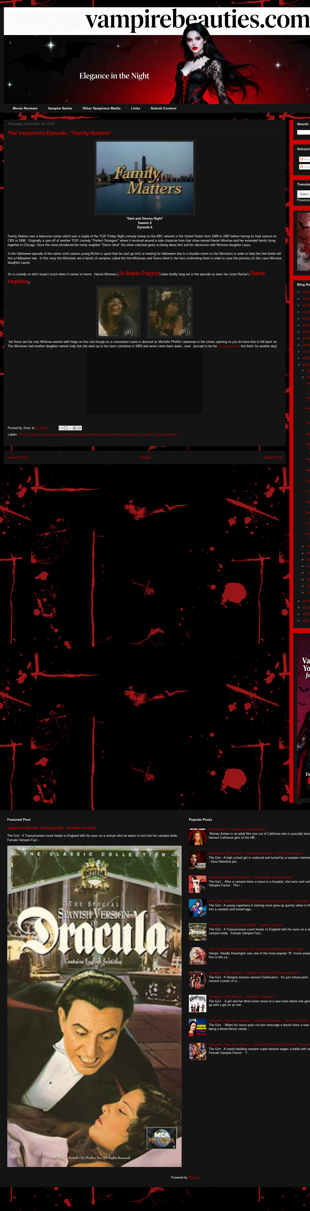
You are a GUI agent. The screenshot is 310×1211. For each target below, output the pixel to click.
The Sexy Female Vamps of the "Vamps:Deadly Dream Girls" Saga (256, 949)
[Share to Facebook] (74, 428)
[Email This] (61, 428)
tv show (155, 434)
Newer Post (18, 457)
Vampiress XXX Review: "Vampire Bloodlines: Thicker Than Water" (256, 853)
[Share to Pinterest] (79, 428)
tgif (146, 434)
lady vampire (111, 434)
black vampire (29, 434)
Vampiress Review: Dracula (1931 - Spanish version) (51, 828)
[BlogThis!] (65, 428)
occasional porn (228, 346)
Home (145, 457)
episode (45, 434)
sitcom (137, 434)
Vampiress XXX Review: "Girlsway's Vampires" (242, 996)
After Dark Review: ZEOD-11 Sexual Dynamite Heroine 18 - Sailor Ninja (259, 901)
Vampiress (170, 434)
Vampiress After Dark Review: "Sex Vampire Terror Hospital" (251, 877)
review (126, 434)
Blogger (193, 1177)
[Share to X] (70, 428)
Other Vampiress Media (102, 108)
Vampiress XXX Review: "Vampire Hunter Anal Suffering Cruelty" (254, 973)
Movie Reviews (25, 108)
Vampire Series (60, 108)
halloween (93, 434)
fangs (57, 434)
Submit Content (164, 108)
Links (135, 108)
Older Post (273, 457)
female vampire (74, 434)
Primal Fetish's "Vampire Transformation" (237, 829)
